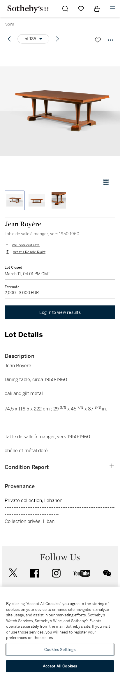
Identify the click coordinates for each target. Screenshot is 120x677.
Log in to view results (60, 312)
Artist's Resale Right (29, 252)
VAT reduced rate (26, 245)
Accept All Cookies (60, 666)
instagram (56, 573)
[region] (60, 632)
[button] (60, 111)
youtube (81, 573)
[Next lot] (57, 39)
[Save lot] (98, 40)
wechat (107, 573)
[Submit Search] (65, 9)
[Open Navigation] (112, 8)
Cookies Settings (60, 649)
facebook (34, 573)
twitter (13, 573)
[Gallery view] (106, 182)
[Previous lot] (9, 39)
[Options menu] (111, 40)
